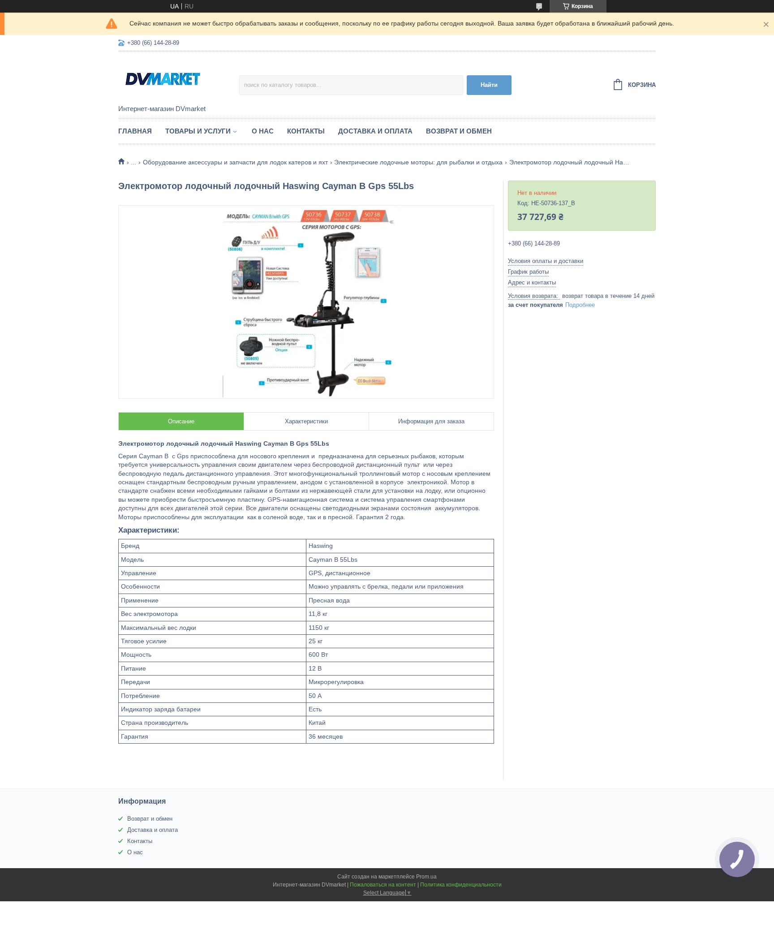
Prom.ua (426, 877)
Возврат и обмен (459, 131)
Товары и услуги (198, 131)
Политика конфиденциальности (461, 885)
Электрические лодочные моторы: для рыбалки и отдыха (418, 162)
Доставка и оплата (375, 131)
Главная (135, 131)
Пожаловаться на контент (383, 885)
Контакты (306, 131)
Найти (489, 85)
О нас (263, 131)
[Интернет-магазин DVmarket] (178, 78)
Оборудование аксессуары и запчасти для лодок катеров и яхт (235, 162)
